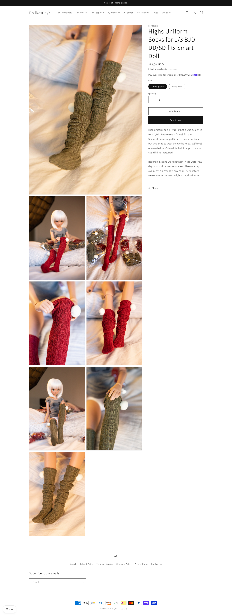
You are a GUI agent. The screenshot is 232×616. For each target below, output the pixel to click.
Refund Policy (87, 563)
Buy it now (176, 120)
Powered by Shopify (124, 609)
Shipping (152, 69)
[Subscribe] (82, 582)
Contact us (156, 563)
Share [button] (155, 188)
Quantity (152, 93)
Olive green (158, 86)
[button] (113, 12)
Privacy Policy (141, 563)
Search (73, 563)
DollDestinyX (111, 609)
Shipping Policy (124, 563)
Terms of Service (104, 563)
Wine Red (177, 86)
